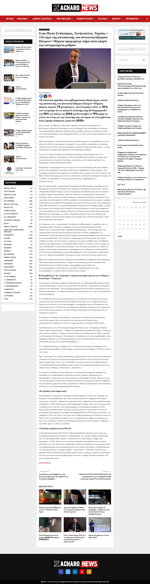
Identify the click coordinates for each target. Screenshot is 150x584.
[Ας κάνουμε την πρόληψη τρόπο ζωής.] (9, 170)
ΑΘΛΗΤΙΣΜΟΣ (9, 198)
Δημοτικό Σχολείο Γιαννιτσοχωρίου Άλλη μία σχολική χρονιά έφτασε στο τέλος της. (22, 63)
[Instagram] (50, 96)
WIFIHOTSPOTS (10, 188)
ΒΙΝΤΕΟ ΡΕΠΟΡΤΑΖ (11, 204)
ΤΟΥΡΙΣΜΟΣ (8, 296)
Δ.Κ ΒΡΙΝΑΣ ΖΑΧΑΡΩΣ (12, 220)
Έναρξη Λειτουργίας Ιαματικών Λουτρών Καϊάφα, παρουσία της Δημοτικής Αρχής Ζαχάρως (22, 117)
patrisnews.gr (45, 463)
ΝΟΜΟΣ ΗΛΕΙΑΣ (10, 257)
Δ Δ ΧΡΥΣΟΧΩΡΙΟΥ (11, 214)
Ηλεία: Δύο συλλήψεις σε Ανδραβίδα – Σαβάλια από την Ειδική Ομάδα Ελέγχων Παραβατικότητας (99, 510)
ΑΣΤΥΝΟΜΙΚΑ (9, 201)
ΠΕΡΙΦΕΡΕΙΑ (132, 19)
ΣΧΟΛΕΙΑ (7, 273)
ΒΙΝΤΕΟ (116, 19)
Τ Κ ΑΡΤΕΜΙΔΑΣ (10, 276)
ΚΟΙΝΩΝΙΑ (22, 19)
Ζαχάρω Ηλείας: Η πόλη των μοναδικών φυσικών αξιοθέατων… (23, 49)
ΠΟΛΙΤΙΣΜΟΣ (9, 267)
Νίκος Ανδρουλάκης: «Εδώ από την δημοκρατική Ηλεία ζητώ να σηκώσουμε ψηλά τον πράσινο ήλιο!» (75, 538)
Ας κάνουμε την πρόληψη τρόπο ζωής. (23, 169)
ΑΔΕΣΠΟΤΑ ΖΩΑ (10, 195)
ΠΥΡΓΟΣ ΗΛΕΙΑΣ (44, 29)
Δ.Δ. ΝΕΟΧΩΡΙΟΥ (10, 217)
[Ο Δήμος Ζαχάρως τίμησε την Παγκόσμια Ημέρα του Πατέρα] (9, 132)
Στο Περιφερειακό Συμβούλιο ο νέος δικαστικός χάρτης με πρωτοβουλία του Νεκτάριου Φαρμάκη (53, 476)
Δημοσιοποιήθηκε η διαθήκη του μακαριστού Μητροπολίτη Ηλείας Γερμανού (74, 509)
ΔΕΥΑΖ (6, 223)
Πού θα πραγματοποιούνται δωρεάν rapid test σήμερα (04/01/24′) (49, 537)
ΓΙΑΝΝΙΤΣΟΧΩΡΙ (85, 19)
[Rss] (89, 571)
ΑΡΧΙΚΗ (10, 19)
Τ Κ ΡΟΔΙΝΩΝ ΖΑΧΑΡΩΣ (13, 283)
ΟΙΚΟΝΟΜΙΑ (8, 260)
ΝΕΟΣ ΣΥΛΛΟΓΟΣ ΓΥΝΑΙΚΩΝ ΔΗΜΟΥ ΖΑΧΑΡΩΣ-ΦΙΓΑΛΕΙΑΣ (23, 145)
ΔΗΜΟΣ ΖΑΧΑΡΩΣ (42, 19)
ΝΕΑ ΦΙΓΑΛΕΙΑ (64, 19)
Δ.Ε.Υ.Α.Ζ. (121, 184)
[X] (45, 96)
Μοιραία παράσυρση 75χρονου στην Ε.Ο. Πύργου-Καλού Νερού (50, 509)
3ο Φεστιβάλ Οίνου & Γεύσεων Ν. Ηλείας (22, 76)
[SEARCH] (143, 60)
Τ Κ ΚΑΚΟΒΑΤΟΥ (10, 280)
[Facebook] (41, 96)
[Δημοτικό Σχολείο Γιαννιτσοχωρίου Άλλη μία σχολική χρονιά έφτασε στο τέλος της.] (9, 62)
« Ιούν (120, 236)
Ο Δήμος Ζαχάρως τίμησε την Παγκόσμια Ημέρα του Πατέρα (23, 132)
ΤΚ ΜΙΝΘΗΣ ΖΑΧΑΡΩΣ (12, 292)
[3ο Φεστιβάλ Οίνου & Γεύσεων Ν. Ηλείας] (9, 77)
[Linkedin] (75, 571)
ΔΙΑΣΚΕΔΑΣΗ (9, 235)
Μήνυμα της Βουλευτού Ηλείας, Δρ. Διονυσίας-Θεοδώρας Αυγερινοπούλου (132, 192)
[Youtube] (82, 571)
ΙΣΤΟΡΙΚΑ (7, 241)
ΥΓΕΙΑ (6, 299)
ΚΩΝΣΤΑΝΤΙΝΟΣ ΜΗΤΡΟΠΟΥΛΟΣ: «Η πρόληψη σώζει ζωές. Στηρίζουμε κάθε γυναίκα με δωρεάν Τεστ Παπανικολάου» (95, 476)
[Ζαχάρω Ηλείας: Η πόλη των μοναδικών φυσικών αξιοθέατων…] (9, 49)
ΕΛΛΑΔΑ (102, 19)
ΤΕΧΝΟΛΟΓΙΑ (9, 289)
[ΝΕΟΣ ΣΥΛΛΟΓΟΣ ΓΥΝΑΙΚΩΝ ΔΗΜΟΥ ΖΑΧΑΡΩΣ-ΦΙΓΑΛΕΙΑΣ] (9, 145)
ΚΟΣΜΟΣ (7, 251)
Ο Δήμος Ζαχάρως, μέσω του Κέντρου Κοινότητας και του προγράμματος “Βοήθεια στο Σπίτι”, (23, 101)
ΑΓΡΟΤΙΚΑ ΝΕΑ (9, 191)
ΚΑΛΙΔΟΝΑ (8, 244)
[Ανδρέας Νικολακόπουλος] (9, 89)
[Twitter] (68, 571)
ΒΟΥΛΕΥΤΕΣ (8, 207)
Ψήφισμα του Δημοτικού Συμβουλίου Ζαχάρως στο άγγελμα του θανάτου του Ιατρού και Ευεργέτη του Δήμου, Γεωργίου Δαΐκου (132, 156)
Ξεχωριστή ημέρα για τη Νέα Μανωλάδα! (99, 536)
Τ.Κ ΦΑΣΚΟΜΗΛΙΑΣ (11, 286)
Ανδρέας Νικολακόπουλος (21, 88)
